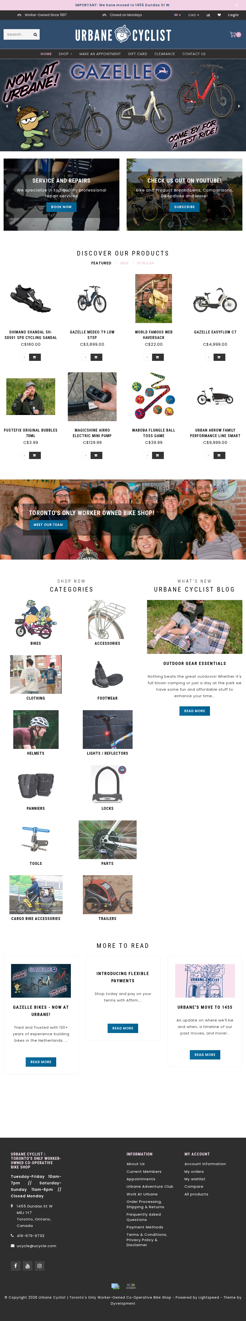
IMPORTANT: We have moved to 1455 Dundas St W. (123, 5)
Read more (194, 711)
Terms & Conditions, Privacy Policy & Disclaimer (147, 1239)
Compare (193, 1186)
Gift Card (137, 53)
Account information (205, 1163)
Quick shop (33, 330)
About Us (136, 1163)
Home (46, 53)
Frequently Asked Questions (144, 1217)
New (124, 263)
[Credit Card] (115, 1286)
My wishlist (195, 1178)
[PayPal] (131, 1286)
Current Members (144, 1171)
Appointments (141, 1178)
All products (196, 1194)
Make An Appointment (100, 53)
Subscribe (184, 207)
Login (233, 15)
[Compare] (208, 15)
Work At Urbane (142, 1194)
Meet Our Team (48, 525)
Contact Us (194, 53)
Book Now (61, 207)
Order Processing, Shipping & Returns (145, 1204)
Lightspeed (209, 1297)
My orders (194, 1171)
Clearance (164, 53)
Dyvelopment (123, 1303)
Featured (101, 263)
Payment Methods (145, 1227)
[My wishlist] (219, 15)
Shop (64, 53)
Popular (145, 263)
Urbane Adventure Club (150, 1186)
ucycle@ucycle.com (36, 1245)
